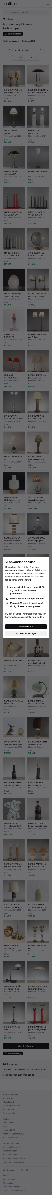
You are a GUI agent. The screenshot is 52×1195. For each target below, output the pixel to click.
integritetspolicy (34, 613)
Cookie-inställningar (26, 633)
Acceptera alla (26, 626)
